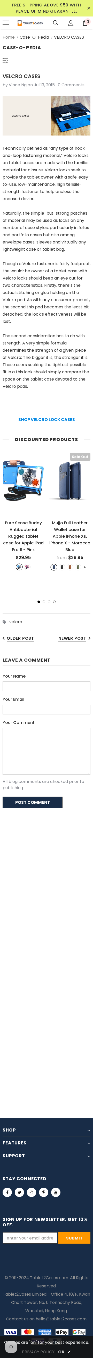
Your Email (13, 699)
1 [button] (38, 602)
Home (9, 37)
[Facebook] (7, 1192)
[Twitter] (19, 1192)
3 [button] (49, 602)
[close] (88, 8)
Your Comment (19, 723)
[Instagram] (31, 1192)
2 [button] (44, 602)
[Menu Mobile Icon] (6, 23)
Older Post (20, 638)
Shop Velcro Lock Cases (46, 420)
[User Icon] (71, 23)
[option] (23, 511)
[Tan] (70, 567)
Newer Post (72, 638)
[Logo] (30, 23)
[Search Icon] (55, 23)
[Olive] (78, 567)
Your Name (14, 676)
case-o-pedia (34, 37)
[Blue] (19, 567)
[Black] (62, 567)
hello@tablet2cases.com (61, 1319)
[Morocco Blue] (54, 567)
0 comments (71, 85)
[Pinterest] (43, 1192)
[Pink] (27, 567)
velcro (15, 622)
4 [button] (54, 602)
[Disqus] (46, 878)
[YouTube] (55, 1192)
